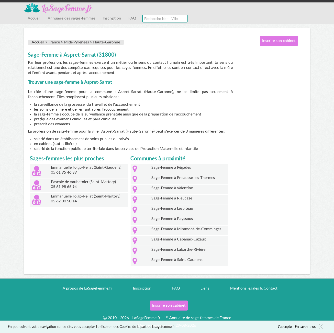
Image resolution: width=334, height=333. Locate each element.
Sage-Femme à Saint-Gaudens (176, 260)
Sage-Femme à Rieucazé (171, 198)
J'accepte (285, 327)
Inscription (112, 18)
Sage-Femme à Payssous (172, 219)
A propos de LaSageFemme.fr (87, 288)
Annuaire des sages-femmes (71, 18)
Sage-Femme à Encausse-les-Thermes (183, 178)
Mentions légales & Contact (254, 288)
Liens (204, 288)
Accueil (34, 18)
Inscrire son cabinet (279, 41)
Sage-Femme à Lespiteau (172, 208)
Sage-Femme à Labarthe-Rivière (178, 249)
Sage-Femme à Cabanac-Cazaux (178, 239)
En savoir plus (305, 327)
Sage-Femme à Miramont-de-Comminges (186, 229)
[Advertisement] (277, 129)
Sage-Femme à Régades (171, 167)
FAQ (132, 18)
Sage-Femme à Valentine (172, 188)
